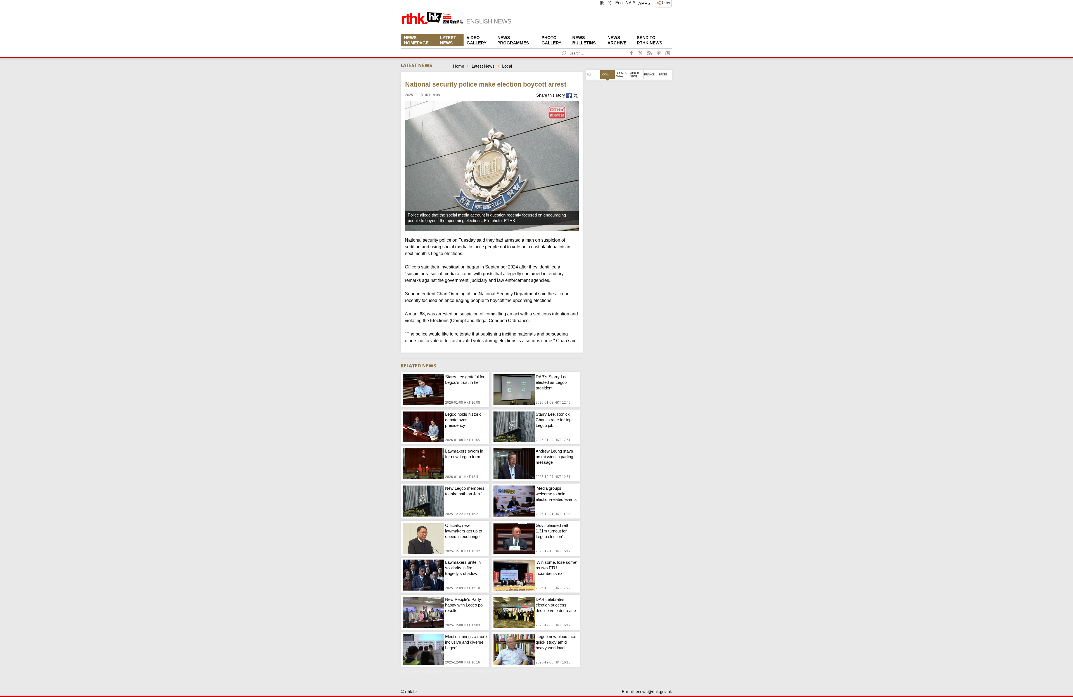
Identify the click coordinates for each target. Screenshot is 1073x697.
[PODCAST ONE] (658, 53)
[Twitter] (640, 53)
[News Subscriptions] (667, 53)
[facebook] (631, 53)
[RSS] (649, 53)
